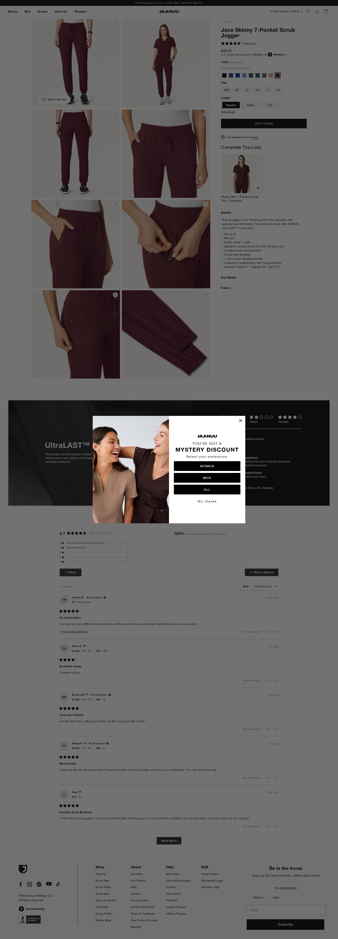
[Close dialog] (240, 420)
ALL (207, 489)
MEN (207, 478)
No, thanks (207, 501)
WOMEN (207, 466)
